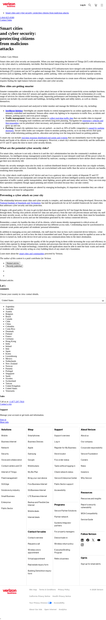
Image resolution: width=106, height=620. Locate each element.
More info (4, 422)
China (8, 324)
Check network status (63, 472)
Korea (8, 354)
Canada (9, 319)
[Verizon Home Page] (9, 591)
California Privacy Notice (39, 596)
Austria (9, 311)
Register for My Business (65, 447)
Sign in (3, 420)
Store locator (60, 454)
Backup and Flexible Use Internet (38, 503)
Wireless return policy (63, 544)
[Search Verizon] (90, 5)
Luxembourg (11, 356)
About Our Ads (35, 609)
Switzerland (11, 381)
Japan (8, 351)
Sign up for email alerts (91, 564)
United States (7, 300)
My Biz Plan (33, 472)
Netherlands (11, 361)
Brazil (8, 316)
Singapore (10, 373)
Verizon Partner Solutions (65, 510)
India (8, 344)
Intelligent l (11, 111)
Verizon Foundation (89, 454)
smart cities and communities (31, 253)
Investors (85, 472)
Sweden (9, 378)
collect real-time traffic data (61, 118)
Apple (30, 447)
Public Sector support (63, 484)
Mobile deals (33, 511)
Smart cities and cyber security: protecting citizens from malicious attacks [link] (37, 13)
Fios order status (61, 460)
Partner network (61, 517)
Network (5, 447)
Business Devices (35, 441)
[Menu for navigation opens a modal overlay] (102, 5)
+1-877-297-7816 (16, 401)
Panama (9, 368)
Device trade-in (61, 537)
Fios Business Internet (37, 484)
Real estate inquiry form (38, 564)
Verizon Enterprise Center (65, 478)
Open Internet (50, 609)
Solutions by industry (10, 490)
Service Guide (87, 519)
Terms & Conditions (47, 590)
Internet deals (34, 517)
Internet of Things (9, 472)
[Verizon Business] (9, 4)
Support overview (62, 435)
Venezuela (10, 391)
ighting (19, 111)
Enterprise (6, 502)
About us (85, 435)
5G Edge (5, 484)
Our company (87, 441)
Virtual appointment (36, 558)
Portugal (9, 371)
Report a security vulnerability (88, 506)
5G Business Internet (37, 490)
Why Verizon (86, 478)
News (83, 466)
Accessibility (60, 490)
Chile (8, 321)
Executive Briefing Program (62, 551)
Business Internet (8, 441)
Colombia (10, 326)
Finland (9, 334)
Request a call (34, 544)
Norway (9, 366)
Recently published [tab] (14, 266)
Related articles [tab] (13, 263)
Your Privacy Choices (38, 603)
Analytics (63, 609)
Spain (8, 376)
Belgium (9, 314)
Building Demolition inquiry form (39, 572)
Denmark (10, 331)
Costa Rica (10, 329)
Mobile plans (33, 466)
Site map (33, 590)
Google (31, 460)
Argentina (10, 306)
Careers (84, 460)
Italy (7, 349)
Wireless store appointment (34, 551)
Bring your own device (37, 478)
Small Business (8, 496)
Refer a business (61, 558)
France (8, 336)
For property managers (64, 531)
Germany (10, 339)
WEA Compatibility (89, 513)
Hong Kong (11, 341)
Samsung (32, 454)
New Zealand (11, 363)
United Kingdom (13, 386)
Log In (83, 5)
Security (5, 454)
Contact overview (35, 537)
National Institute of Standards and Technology (20, 203)
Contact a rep (6, 404)
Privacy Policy (64, 590)
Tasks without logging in (64, 466)
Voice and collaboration (11, 460)
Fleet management (9, 478)
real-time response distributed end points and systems (44, 138)
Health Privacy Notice (61, 596)
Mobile (4, 435)
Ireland (9, 346)
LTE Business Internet (37, 496)
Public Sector (7, 508)
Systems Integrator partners (62, 524)
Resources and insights (91, 498)
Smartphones (34, 435)
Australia (9, 309)
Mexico (9, 358)
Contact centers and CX (11, 466)
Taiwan (9, 383)
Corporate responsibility (91, 447)
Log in (57, 441)
